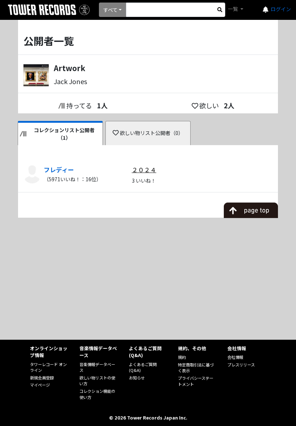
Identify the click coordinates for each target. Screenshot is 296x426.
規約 (182, 357)
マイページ (40, 385)
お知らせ (137, 378)
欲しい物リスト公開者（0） (151, 132)
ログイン (281, 9)
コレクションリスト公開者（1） (64, 133)
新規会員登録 (42, 378)
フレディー (59, 169)
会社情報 (235, 357)
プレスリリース (241, 365)
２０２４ (144, 169)
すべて (110, 9)
